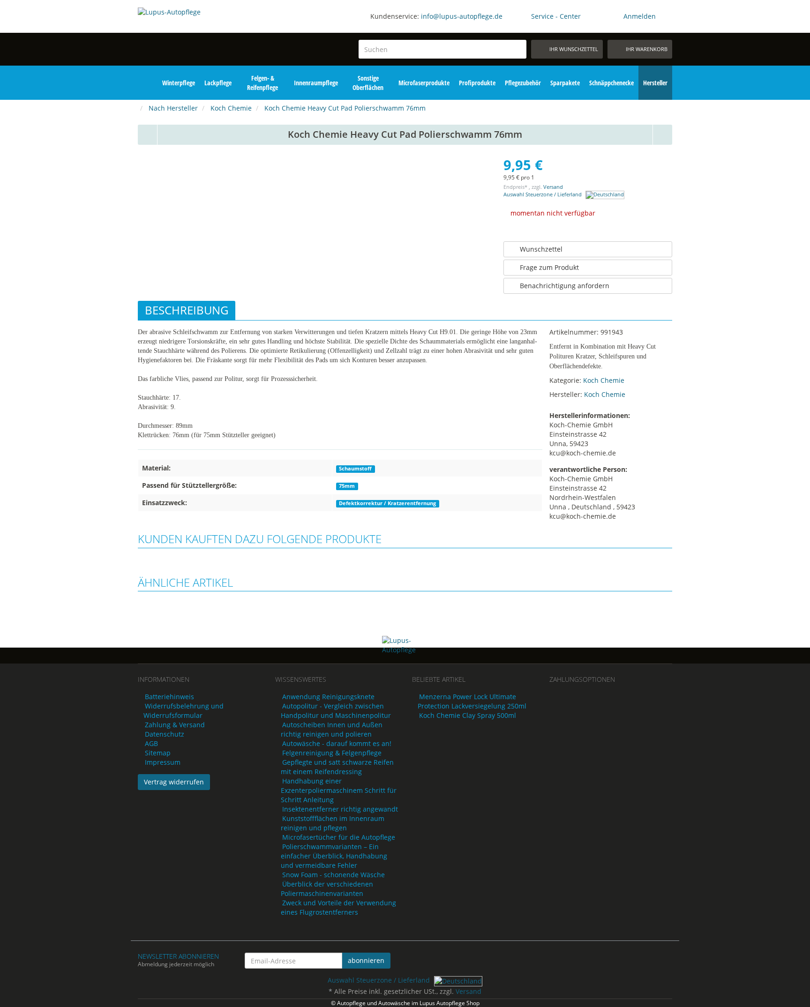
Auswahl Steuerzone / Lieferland (543, 194)
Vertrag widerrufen (174, 781)
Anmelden (640, 16)
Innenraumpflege (316, 82)
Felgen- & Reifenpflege (262, 83)
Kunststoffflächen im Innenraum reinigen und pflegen (332, 823)
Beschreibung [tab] (186, 310)
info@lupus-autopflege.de (461, 16)
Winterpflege (178, 82)
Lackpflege (218, 82)
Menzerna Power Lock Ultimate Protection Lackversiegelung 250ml (472, 701)
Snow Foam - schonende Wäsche (333, 874)
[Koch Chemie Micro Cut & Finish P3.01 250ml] (148, 135)
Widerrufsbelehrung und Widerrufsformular (183, 710)
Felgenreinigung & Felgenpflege (332, 752)
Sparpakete (565, 82)
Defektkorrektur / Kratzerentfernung (387, 503)
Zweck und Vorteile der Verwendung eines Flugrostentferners (338, 907)
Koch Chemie (603, 380)
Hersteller (655, 82)
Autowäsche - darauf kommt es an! (336, 743)
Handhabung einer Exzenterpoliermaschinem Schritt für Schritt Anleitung (339, 790)
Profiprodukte (477, 82)
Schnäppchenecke (611, 82)
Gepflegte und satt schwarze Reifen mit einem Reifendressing (337, 767)
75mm (347, 486)
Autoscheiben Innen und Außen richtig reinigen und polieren (331, 729)
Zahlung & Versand (175, 724)
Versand (553, 187)
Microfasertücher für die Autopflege (338, 837)
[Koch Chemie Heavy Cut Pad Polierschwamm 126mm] (663, 135)
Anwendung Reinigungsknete (328, 696)
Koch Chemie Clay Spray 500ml (467, 715)
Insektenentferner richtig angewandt (340, 809)
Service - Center (556, 16)
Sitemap (158, 752)
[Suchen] (517, 49)
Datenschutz (164, 734)
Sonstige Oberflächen (367, 83)
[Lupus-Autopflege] (199, 36)
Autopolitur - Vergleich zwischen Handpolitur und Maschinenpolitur (336, 710)
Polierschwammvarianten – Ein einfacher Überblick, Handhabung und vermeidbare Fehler (334, 856)
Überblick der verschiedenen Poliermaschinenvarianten (327, 889)
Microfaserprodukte (424, 82)
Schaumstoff (355, 468)
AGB (151, 743)
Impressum (162, 762)
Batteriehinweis (169, 696)
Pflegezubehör (523, 82)
